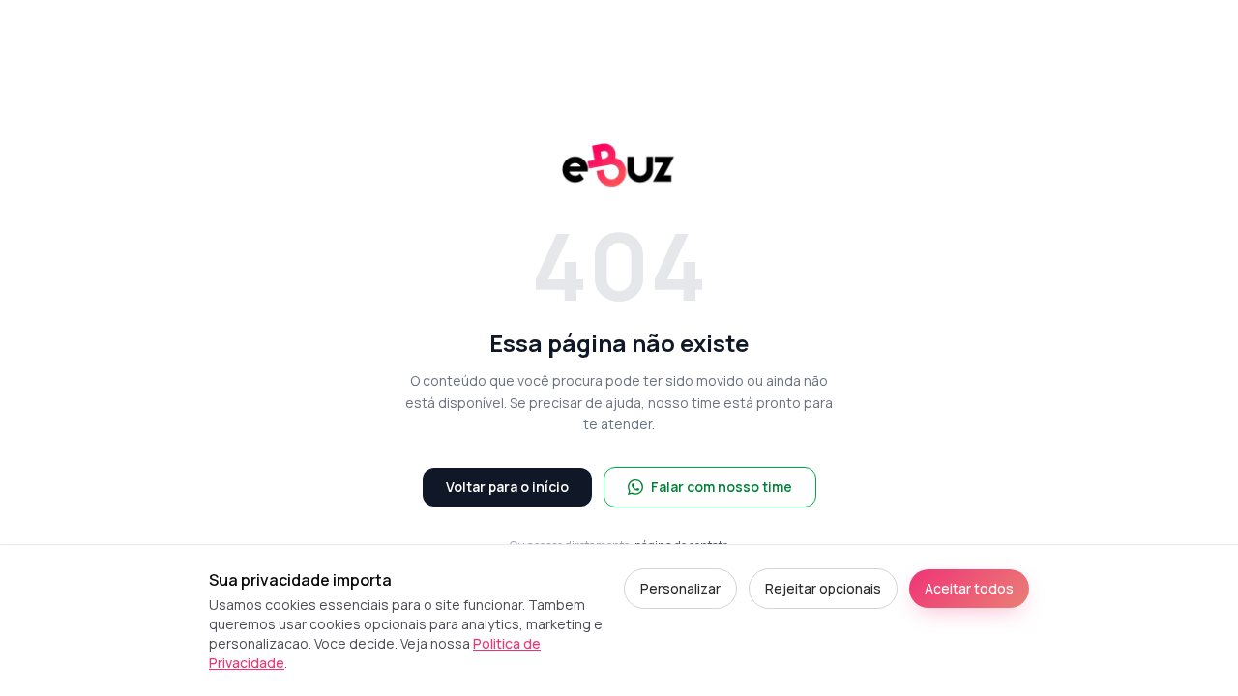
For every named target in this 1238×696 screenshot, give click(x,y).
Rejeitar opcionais (823, 588)
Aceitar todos (969, 588)
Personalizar (680, 588)
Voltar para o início (507, 487)
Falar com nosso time (721, 487)
